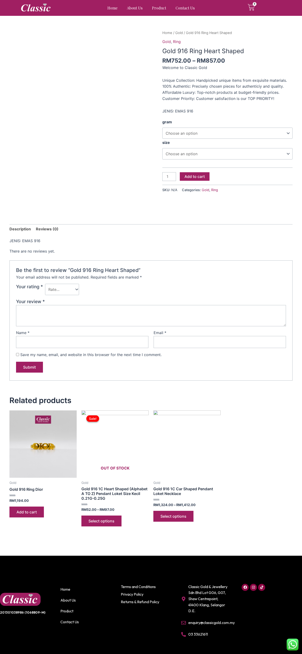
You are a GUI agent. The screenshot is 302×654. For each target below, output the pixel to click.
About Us (135, 7)
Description (20, 229)
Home (112, 7)
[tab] (20, 229)
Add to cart (195, 176)
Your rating (29, 286)
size (166, 142)
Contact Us (185, 7)
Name (22, 332)
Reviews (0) (47, 229)
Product (159, 7)
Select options (101, 521)
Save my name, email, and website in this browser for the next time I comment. (91, 354)
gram (167, 122)
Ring (177, 41)
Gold (179, 33)
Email (160, 332)
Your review (30, 301)
